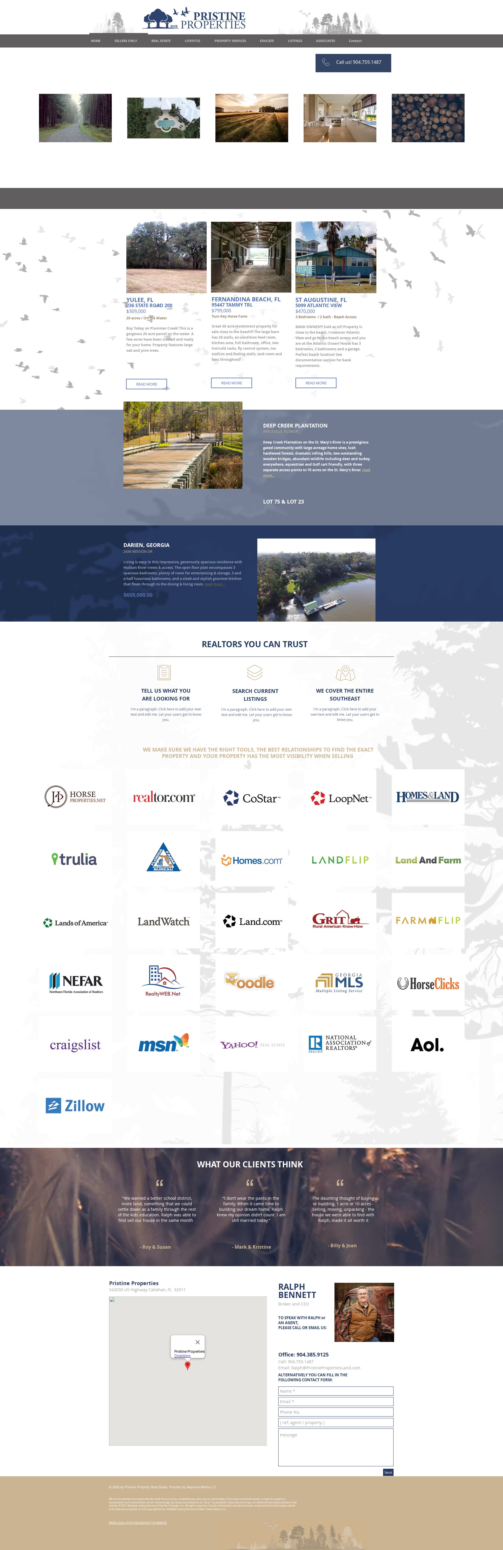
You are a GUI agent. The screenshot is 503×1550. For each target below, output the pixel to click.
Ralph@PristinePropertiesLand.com (325, 1367)
